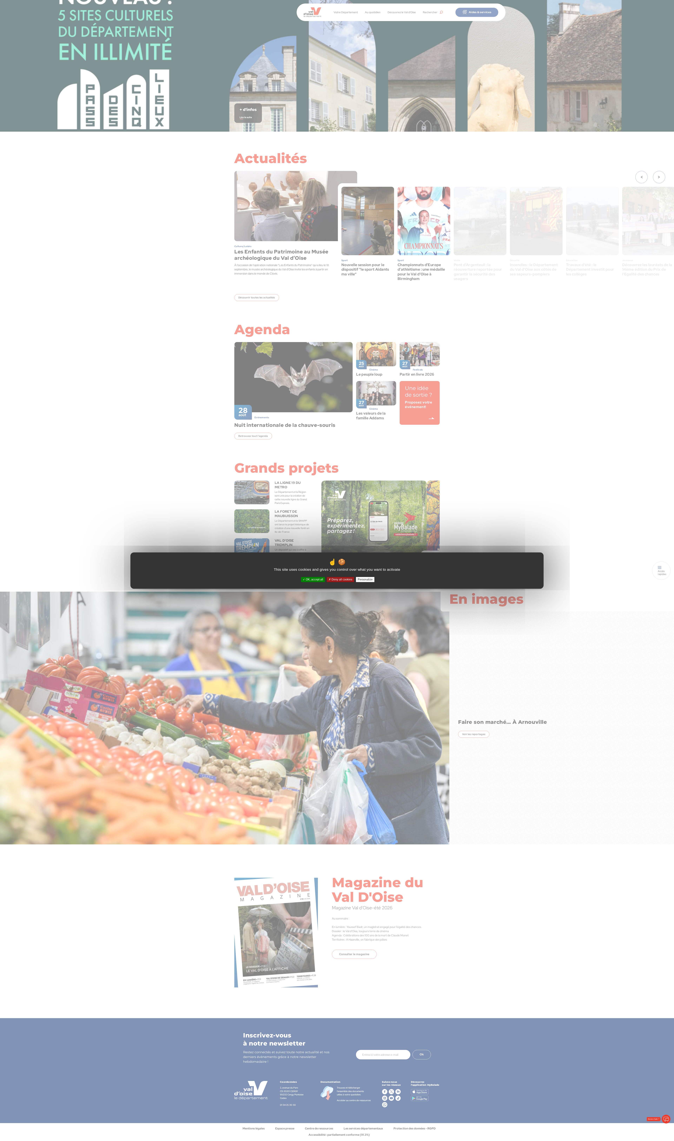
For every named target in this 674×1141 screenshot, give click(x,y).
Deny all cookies (341, 579)
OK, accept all (314, 579)
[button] (666, 1119)
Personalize (365, 579)
